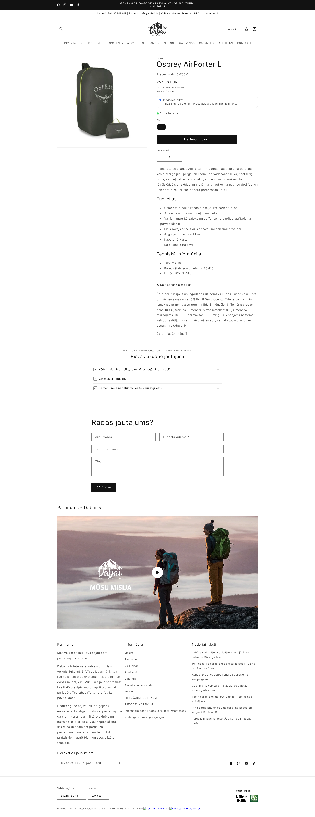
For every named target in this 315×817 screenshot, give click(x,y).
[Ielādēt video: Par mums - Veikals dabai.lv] (157, 572)
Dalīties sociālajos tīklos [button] (175, 284)
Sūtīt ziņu (104, 487)
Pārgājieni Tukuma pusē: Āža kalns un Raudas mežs (221, 721)
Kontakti (130, 691)
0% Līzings (131, 665)
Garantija (130, 678)
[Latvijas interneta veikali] (185, 808)
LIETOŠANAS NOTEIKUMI (141, 697)
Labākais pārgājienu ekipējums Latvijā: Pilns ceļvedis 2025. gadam (220, 655)
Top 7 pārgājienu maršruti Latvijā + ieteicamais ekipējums (222, 699)
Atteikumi (131, 672)
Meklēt (129, 652)
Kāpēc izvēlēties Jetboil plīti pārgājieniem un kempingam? (221, 677)
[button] (61, 29)
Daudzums (163, 150)
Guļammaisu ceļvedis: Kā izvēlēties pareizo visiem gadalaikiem (220, 688)
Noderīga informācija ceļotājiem (145, 717)
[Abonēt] (119, 763)
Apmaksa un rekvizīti (138, 685)
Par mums (131, 659)
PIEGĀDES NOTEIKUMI (139, 704)
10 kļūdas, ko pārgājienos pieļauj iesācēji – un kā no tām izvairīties (223, 666)
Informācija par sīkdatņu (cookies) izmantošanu (155, 710)
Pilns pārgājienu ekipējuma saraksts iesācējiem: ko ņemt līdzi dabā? (222, 710)
